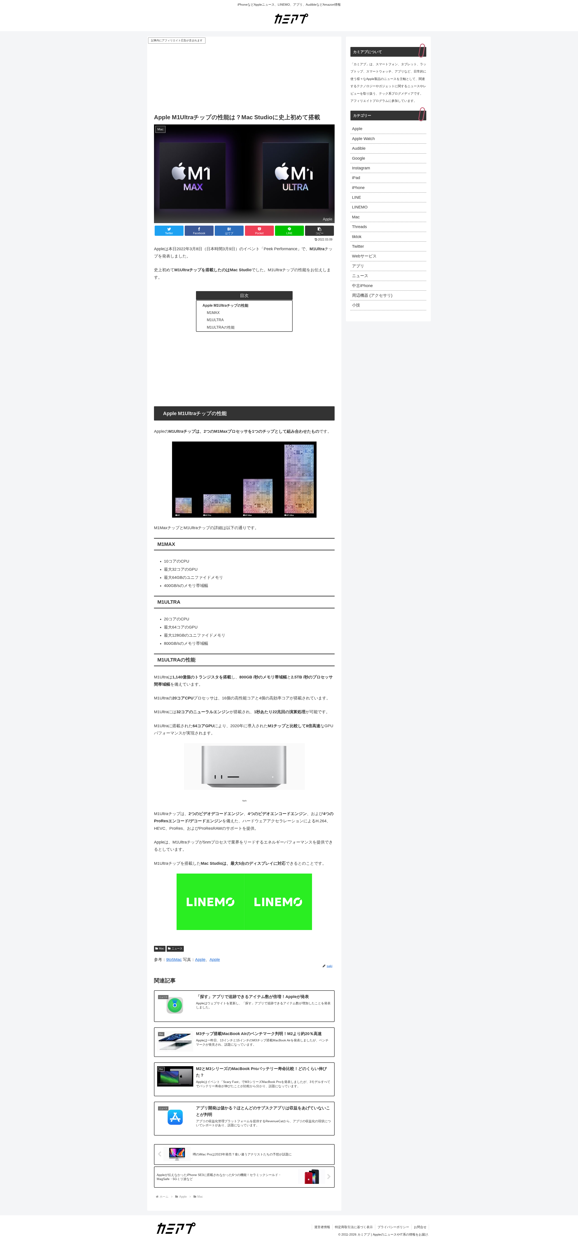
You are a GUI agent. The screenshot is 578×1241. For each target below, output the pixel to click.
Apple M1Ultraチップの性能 (225, 305)
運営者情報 (322, 1227)
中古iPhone (362, 285)
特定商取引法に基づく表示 (354, 1227)
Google (358, 158)
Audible (359, 148)
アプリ (358, 266)
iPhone (358, 187)
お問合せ (420, 1227)
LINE (356, 197)
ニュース (177, 948)
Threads (359, 226)
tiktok (356, 236)
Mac (161, 948)
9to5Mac (174, 959)
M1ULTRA (215, 320)
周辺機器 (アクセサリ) (372, 295)
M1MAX (213, 313)
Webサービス (364, 256)
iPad (356, 177)
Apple (200, 959)
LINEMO (360, 207)
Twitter (358, 246)
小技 (356, 305)
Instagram (361, 168)
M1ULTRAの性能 (221, 327)
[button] (319, 231)
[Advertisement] (244, 78)
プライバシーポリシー (393, 1227)
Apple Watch (363, 138)
